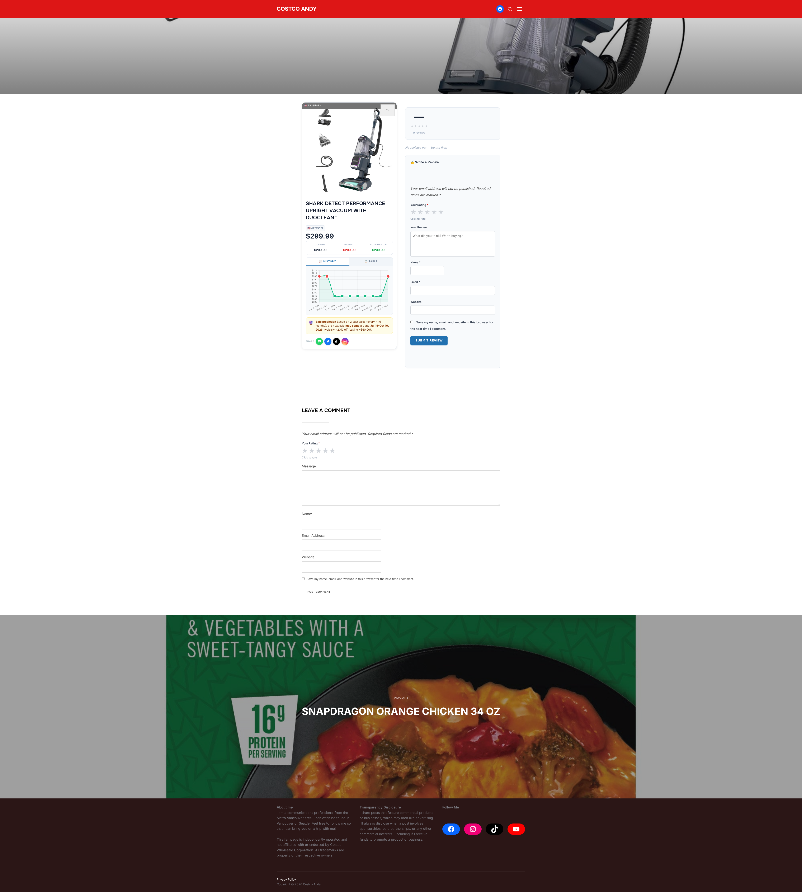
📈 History (327, 261)
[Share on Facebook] (327, 341)
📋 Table (371, 261)
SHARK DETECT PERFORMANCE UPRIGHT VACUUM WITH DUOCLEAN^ (345, 210)
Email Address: (313, 535)
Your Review (418, 227)
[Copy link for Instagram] (345, 341)
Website (415, 301)
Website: (308, 557)
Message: (309, 466)
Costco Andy (297, 8)
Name (415, 262)
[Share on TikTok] (336, 341)
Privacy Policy (286, 879)
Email (415, 282)
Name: (307, 514)
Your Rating (419, 205)
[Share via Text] (319, 341)
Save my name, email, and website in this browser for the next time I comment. (360, 579)
